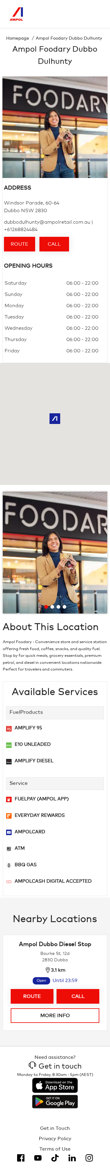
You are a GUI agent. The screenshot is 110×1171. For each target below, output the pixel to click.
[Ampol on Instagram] (89, 1158)
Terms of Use (55, 1149)
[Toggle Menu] (96, 14)
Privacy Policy (55, 1138)
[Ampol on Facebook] (20, 1158)
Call (54, 244)
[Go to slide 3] (58, 607)
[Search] (70, 14)
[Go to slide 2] (52, 607)
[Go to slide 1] (46, 607)
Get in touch (60, 1066)
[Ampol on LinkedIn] (72, 1158)
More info (55, 1015)
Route (19, 244)
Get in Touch (55, 1128)
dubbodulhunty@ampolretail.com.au (47, 222)
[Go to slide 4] (64, 607)
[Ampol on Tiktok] (55, 1158)
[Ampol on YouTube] (38, 1158)
